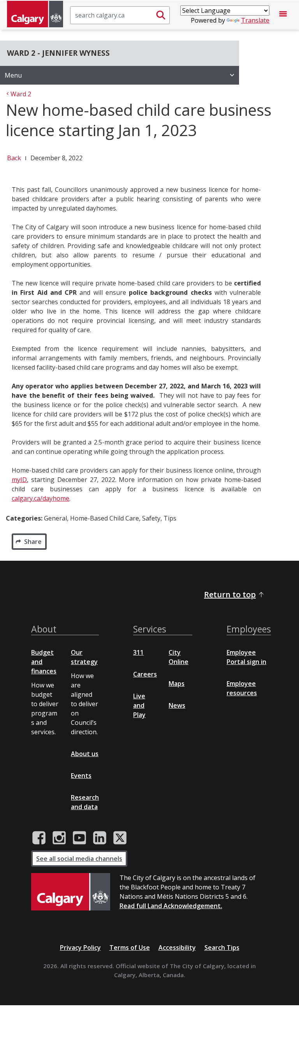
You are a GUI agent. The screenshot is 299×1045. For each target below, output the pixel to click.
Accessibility (177, 947)
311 (138, 652)
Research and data (85, 802)
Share (33, 541)
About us (84, 753)
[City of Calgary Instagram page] (59, 838)
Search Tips (221, 947)
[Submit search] (161, 15)
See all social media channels (79, 858)
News (177, 705)
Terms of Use (129, 947)
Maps (177, 683)
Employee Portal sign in (246, 657)
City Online (178, 657)
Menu (13, 75)
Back (14, 158)
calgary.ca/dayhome (40, 498)
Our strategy (84, 657)
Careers (145, 674)
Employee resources (242, 688)
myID (19, 479)
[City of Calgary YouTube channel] (79, 838)
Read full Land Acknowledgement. (171, 906)
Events (81, 775)
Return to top (230, 594)
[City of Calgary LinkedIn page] (99, 838)
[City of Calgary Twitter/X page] (120, 838)
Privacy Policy (80, 947)
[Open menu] (283, 15)
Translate (255, 20)
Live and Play (139, 705)
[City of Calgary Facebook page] (39, 838)
